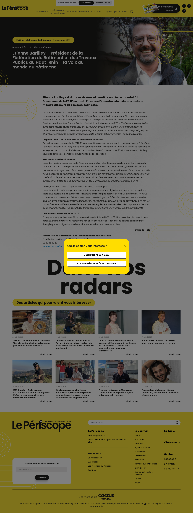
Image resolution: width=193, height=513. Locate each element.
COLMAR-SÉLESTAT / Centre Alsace (96, 263)
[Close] (125, 246)
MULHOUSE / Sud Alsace (96, 254)
